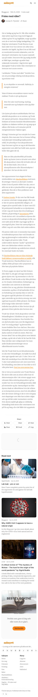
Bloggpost (5, 12)
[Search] (31, 3)
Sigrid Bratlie (6, 481)
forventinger (24, 214)
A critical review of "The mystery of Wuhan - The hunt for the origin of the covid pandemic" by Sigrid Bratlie (18, 567)
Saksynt (9, 691)
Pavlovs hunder (9, 197)
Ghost (24, 691)
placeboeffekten (21, 179)
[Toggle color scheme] (5, 694)
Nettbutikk (19, 628)
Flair (28, 691)
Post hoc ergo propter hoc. (23, 367)
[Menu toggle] (34, 3)
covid (3, 562)
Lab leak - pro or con (10, 484)
